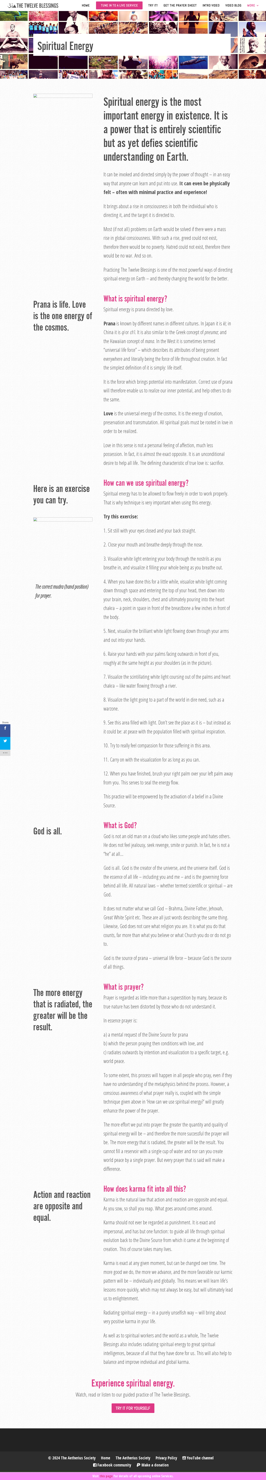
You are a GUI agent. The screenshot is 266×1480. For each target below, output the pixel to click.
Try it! (153, 5)
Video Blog (233, 5)
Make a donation (154, 1465)
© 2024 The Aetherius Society (72, 1458)
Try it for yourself (133, 1408)
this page (106, 1476)
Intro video (211, 5)
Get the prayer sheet (180, 5)
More (251, 5)
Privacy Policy (166, 1458)
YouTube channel (200, 1458)
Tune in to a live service (119, 5)
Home (86, 5)
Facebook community (113, 1465)
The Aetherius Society (133, 1458)
